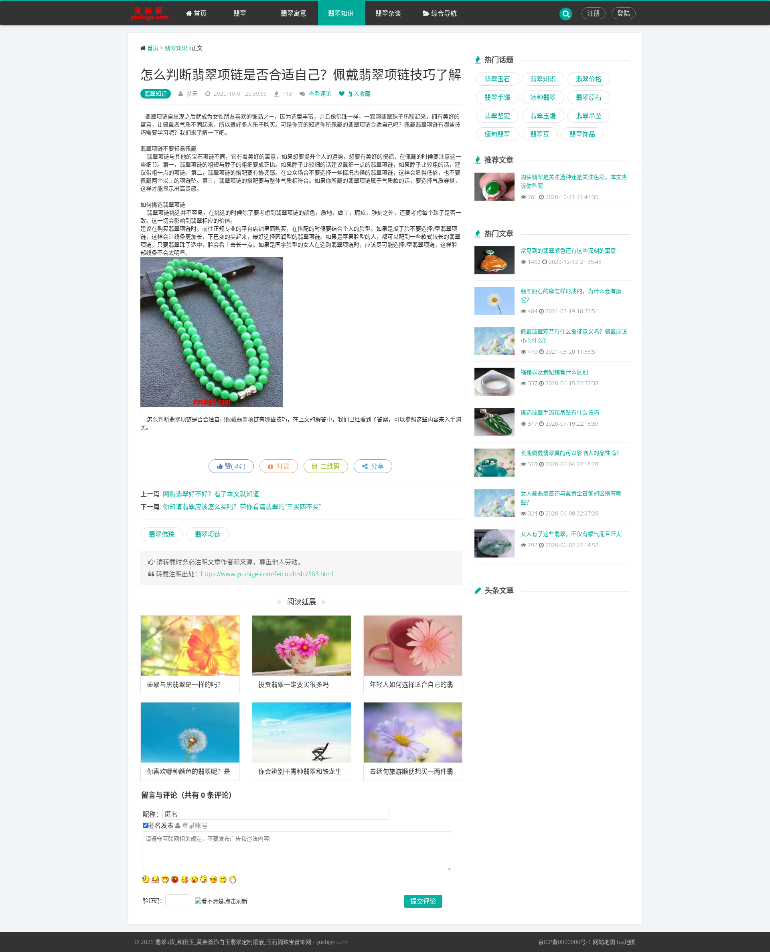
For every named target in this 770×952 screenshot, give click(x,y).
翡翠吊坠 (589, 115)
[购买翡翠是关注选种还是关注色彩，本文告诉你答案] (494, 189)
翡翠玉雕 (543, 115)
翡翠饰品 (582, 134)
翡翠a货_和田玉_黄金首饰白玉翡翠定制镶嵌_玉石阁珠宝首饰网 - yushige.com (251, 942)
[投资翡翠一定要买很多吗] (301, 646)
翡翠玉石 (497, 78)
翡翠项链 (208, 534)
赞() (234, 466)
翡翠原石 (589, 97)
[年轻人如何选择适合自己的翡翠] (413, 646)
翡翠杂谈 (388, 13)
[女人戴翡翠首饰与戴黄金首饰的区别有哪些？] (494, 505)
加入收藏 (358, 93)
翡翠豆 (539, 134)
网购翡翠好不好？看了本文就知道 (211, 493)
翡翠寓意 (293, 13)
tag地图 (626, 942)
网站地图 (604, 942)
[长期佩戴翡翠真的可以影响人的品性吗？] (494, 465)
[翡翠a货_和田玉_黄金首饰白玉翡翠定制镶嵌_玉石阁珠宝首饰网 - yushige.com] (152, 13)
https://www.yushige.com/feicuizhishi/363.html (267, 574)
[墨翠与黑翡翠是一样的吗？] (190, 646)
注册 (593, 13)
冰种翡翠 (543, 97)
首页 (199, 13)
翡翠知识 (341, 13)
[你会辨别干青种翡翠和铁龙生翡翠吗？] (301, 732)
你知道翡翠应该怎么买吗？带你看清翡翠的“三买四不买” (242, 506)
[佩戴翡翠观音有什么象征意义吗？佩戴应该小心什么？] (494, 343)
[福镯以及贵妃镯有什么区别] (494, 384)
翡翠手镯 (497, 97)
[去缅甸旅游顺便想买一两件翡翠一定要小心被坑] (413, 732)
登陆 (623, 13)
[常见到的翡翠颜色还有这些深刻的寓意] (494, 262)
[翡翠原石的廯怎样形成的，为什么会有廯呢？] (494, 303)
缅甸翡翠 (497, 134)
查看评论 (320, 93)
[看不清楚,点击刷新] (221, 901)
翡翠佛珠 (161, 534)
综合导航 (443, 13)
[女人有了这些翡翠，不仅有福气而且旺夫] (494, 545)
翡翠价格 (589, 78)
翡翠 (239, 13)
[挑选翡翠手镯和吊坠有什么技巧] (494, 424)
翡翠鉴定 (497, 115)
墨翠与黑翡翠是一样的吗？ (185, 684)
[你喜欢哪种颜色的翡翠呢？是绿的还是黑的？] (190, 732)
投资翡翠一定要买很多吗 (293, 684)
